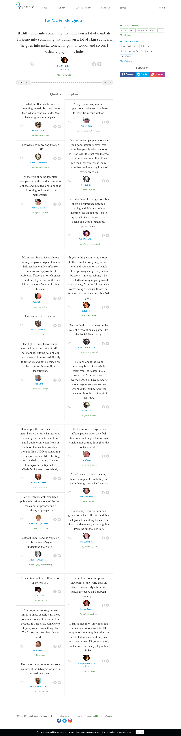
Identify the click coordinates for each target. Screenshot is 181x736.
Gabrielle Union (147, 51)
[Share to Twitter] (99, 64)
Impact (97, 244)
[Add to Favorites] (32, 64)
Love (132, 30)
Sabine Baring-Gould (129, 46)
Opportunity (43, 691)
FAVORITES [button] (105, 8)
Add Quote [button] (97, 716)
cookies (52, 732)
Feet (95, 547)
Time (38, 655)
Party (82, 352)
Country (35, 691)
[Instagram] (70, 721)
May (82, 547)
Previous (25, 82)
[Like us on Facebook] (128, 74)
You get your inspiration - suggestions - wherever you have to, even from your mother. (89, 108)
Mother (79, 131)
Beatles (46, 135)
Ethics (95, 614)
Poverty (46, 528)
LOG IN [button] (162, 8)
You (83, 416)
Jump (59, 75)
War (39, 389)
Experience (142, 30)
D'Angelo (145, 46)
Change (45, 389)
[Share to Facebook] (94, 64)
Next (106, 82)
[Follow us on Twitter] (142, 74)
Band (41, 135)
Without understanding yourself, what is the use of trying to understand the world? (40, 542)
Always (88, 416)
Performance (89, 244)
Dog (33, 167)
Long (35, 389)
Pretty (88, 316)
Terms (79, 716)
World (31, 565)
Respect (35, 135)
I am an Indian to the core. (40, 316)
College (35, 213)
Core (37, 334)
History (40, 307)
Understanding (46, 565)
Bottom (44, 600)
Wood (69, 75)
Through (38, 167)
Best (41, 528)
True (45, 487)
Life (89, 190)
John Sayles (126, 56)
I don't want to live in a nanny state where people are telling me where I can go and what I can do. (89, 478)
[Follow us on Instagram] (157, 74)
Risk (47, 213)
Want (93, 501)
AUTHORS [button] (61, 8)
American (88, 614)
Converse (45, 167)
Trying (37, 565)
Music (35, 487)
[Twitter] (64, 721)
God (35, 307)
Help (45, 307)
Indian (42, 334)
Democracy (88, 352)
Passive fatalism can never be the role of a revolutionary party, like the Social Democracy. (88, 329)
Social (95, 352)
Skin (64, 75)
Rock (39, 600)
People (84, 190)
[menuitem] (79, 716)
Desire (94, 465)
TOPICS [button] (44, 8)
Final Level (47, 716)
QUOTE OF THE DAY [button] (83, 8)
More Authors (126, 61)
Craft (161, 30)
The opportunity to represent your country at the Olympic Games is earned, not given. (40, 668)
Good (93, 190)
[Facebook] (59, 721)
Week (94, 416)
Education (35, 528)
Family (124, 30)
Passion (41, 213)
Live (89, 501)
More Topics (125, 35)
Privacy (88, 716)
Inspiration (87, 131)
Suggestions (96, 131)
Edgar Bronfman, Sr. (129, 51)
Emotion (80, 244)
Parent (93, 316)
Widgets (108, 716)
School (41, 487)
